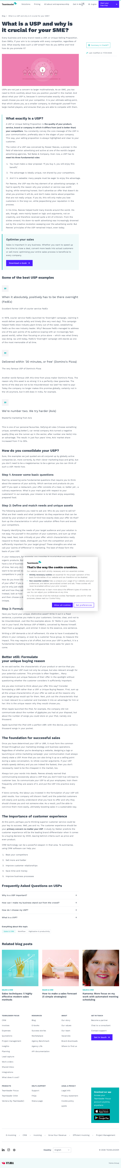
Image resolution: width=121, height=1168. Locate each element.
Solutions (26, 4)
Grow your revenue (57, 1135)
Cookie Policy (54, 598)
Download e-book (18, 263)
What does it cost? (10, 1077)
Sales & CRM (9, 931)
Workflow (22, 931)
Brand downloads (69, 1041)
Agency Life (37, 1046)
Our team (65, 1031)
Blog (3, 16)
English (94, 4)
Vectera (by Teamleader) (13, 1101)
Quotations (7, 1036)
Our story (65, 1020)
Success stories (39, 1031)
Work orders (7, 1062)
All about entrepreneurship (56, 4)
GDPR (64, 1106)
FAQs (34, 1096)
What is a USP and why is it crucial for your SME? (29, 16)
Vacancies (65, 1036)
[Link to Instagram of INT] (8, 1150)
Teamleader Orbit (10, 1096)
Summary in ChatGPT (100, 45)
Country (47, 1150)
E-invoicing (11, 1135)
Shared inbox (8, 1067)
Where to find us (69, 1046)
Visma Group (114, 1163)
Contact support (99, 1031)
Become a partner (99, 1020)
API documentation (41, 1051)
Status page (37, 1101)
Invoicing (38, 1135)
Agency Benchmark (40, 1041)
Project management (11, 1041)
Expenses (6, 1031)
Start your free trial (104, 4)
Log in (82, 4)
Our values (66, 1025)
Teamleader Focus (10, 1090)
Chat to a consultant (100, 1025)
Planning (6, 1051)
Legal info (65, 1090)
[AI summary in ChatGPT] (14, 1150)
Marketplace (37, 1036)
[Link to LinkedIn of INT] (3, 1150)
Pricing (37, 4)
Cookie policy (67, 1101)
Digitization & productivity (39, 931)
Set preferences (84, 605)
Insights (5, 1046)
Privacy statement (69, 1096)
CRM (4, 1020)
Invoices (5, 1025)
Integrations (7, 1072)
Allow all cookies (62, 605)
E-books (35, 1025)
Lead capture (8, 1056)
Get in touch (100, 1037)
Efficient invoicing (81, 1135)
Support (35, 1090)
